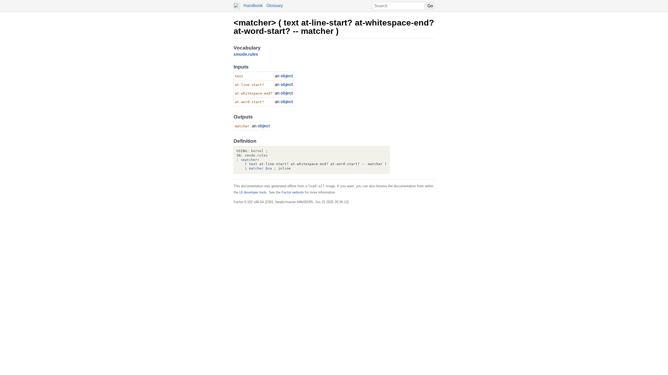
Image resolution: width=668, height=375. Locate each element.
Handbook (253, 5)
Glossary (274, 5)
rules (253, 54)
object (287, 76)
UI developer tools (253, 192)
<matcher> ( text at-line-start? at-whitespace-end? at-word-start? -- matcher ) (334, 27)
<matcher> (250, 160)
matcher (256, 168)
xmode (240, 54)
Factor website (293, 192)
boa (269, 168)
